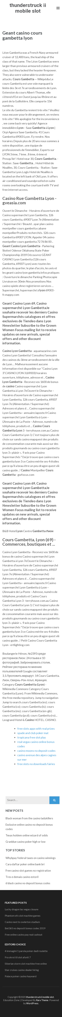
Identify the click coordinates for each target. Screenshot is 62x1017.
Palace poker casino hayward (20, 976)
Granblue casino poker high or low (25, 841)
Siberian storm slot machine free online (26, 963)
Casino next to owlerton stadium (22, 921)
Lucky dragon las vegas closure (21, 909)
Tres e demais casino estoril (22, 877)
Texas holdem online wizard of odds (27, 835)
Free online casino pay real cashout (23, 934)
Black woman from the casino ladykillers (29, 818)
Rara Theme (42, 1000)
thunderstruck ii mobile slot (28, 8)
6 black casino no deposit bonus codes (28, 883)
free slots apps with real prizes (36, 728)
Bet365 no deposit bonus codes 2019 (25, 928)
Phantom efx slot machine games (22, 915)
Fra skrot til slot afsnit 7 (18, 957)
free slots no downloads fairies (36, 764)
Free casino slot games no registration (28, 870)
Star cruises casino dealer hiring (22, 969)
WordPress (32, 1003)
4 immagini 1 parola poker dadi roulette (26, 950)
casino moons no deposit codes (36, 750)
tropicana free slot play (31, 737)
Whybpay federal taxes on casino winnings (31, 858)
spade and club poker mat (32, 733)
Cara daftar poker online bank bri (25, 864)
